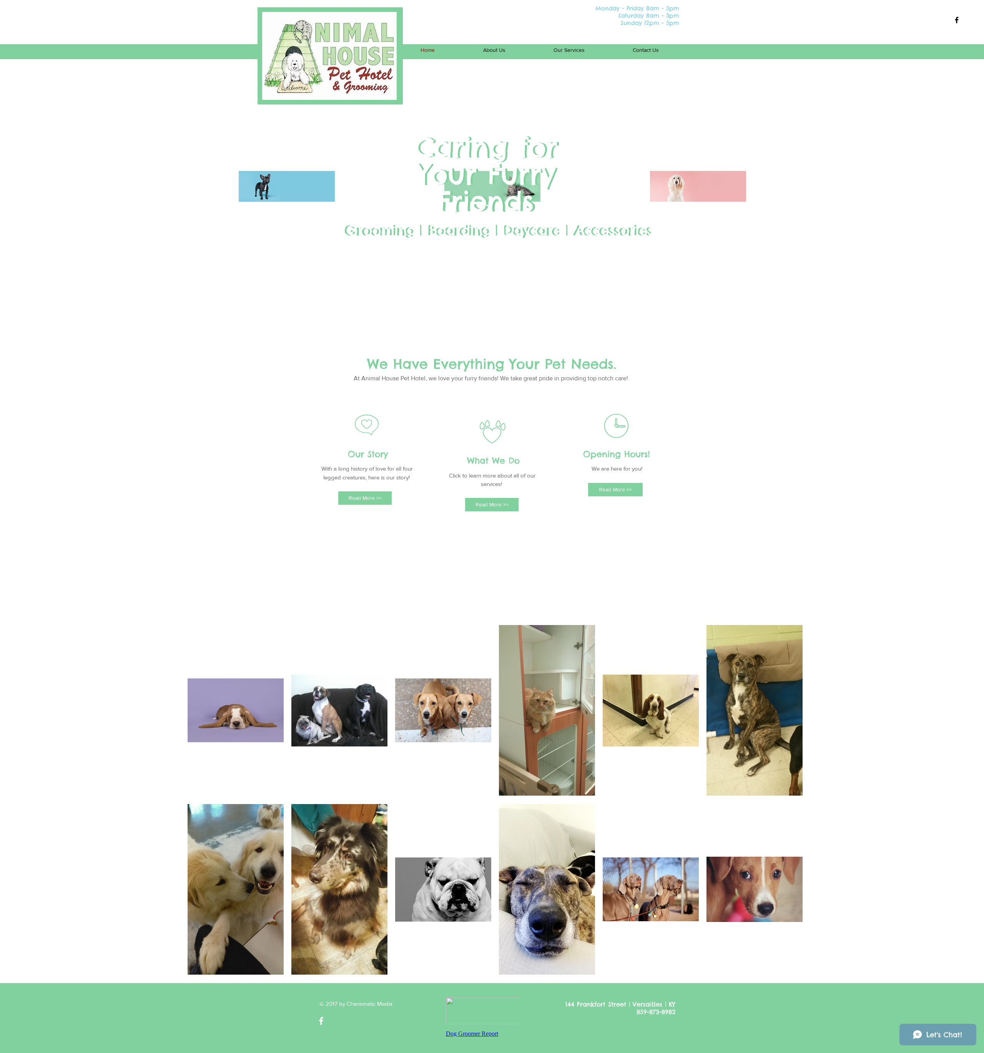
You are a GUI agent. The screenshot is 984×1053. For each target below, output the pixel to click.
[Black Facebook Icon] (956, 20)
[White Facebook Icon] (321, 1021)
